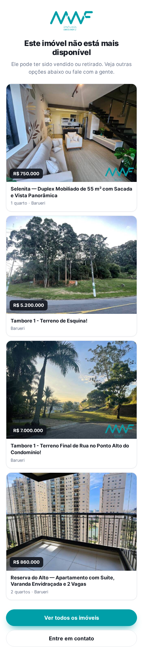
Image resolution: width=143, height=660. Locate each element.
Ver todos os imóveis (71, 617)
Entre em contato (71, 638)
